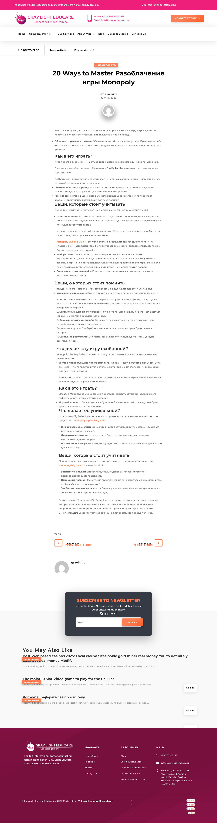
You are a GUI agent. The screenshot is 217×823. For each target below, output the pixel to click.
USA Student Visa (131, 761)
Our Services (66, 34)
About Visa (85, 34)
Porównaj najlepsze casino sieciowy (54, 697)
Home (22, 34)
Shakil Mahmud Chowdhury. (97, 801)
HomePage (91, 756)
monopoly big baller (70, 465)
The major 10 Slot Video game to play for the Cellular (68, 679)
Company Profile (40, 34)
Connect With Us (186, 18)
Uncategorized (106, 65)
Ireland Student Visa (133, 779)
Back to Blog (30, 50)
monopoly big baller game (89, 420)
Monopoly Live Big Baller (71, 241)
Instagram (91, 773)
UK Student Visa (130, 773)
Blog (101, 34)
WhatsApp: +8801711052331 (109, 16)
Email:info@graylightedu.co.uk (111, 20)
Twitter (89, 767)
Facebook (90, 761)
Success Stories (118, 34)
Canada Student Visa (133, 767)
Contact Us (139, 34)
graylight (111, 93)
